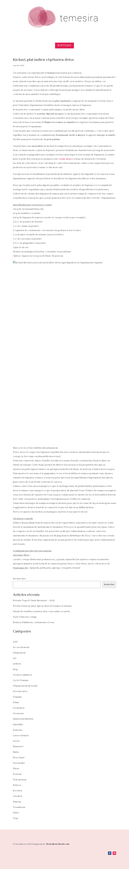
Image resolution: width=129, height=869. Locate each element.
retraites (17, 796)
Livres (16, 741)
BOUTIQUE (64, 45)
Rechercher (19, 578)
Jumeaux (17, 730)
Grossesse (18, 713)
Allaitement (19, 652)
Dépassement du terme (25, 685)
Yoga (15, 818)
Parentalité (19, 763)
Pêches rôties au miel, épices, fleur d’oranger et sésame (42, 606)
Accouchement (21, 647)
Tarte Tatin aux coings (24, 617)
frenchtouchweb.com (57, 844)
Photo (16, 768)
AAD (15, 641)
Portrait (17, 774)
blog (15, 669)
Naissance (18, 746)
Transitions (19, 807)
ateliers (17, 663)
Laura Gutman (20, 735)
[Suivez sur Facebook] (109, 853)
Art (14, 658)
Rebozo (17, 785)
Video (16, 812)
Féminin (17, 697)
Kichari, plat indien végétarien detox (43, 59)
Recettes (17, 790)
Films (16, 702)
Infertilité (18, 724)
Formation (18, 708)
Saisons (17, 801)
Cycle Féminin (20, 680)
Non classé (19, 757)
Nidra (16, 752)
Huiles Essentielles (23, 719)
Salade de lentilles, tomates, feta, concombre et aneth (41, 611)
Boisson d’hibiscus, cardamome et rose (33, 622)
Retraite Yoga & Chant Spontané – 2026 (34, 600)
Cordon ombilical (22, 675)
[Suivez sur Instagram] (114, 853)
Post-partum (19, 779)
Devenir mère (20, 691)
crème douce (66, 159)
